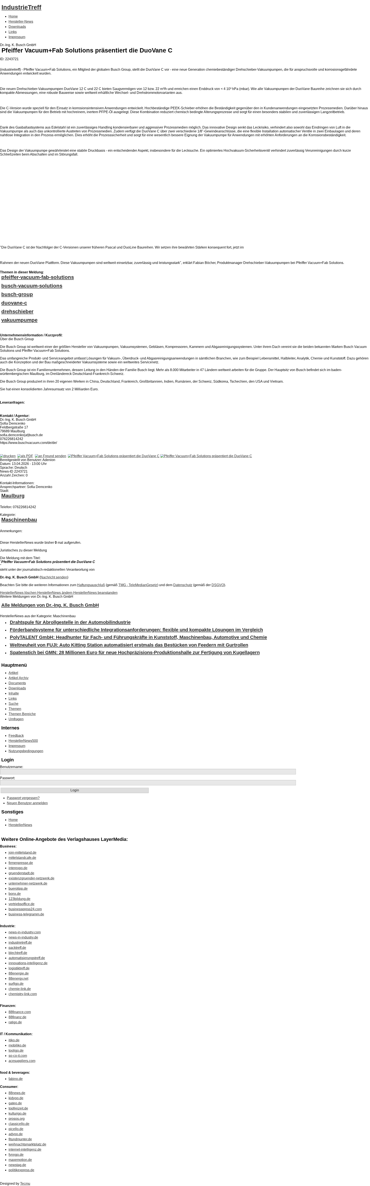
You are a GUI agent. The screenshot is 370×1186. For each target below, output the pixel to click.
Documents (17, 683)
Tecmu (25, 1183)
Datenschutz (182, 585)
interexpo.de (18, 868)
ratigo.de (15, 1022)
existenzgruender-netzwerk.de (31, 878)
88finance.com (20, 1012)
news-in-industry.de (23, 937)
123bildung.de (19, 899)
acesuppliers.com (22, 1061)
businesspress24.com (25, 909)
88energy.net (18, 978)
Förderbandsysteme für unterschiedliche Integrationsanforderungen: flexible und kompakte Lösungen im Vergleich (136, 629)
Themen (15, 709)
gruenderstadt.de (21, 873)
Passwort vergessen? (23, 798)
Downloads (17, 26)
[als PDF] (25, 456)
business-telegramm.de (26, 914)
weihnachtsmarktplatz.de (27, 1144)
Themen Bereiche (22, 714)
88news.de (17, 1093)
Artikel (13, 673)
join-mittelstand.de (22, 852)
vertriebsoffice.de (21, 904)
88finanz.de (17, 1017)
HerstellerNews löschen (18, 592)
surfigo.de (16, 983)
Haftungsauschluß (91, 585)
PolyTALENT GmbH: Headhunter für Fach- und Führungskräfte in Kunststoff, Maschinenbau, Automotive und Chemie (138, 637)
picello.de (16, 1129)
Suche (13, 703)
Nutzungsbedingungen (26, 751)
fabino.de (16, 1079)
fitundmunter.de (20, 1139)
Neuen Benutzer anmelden (27, 803)
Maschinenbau (19, 520)
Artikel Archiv (18, 678)
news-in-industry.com (25, 932)
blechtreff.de (18, 953)
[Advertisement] (64, 198)
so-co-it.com (18, 1055)
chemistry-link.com (23, 994)
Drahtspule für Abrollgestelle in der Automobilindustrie (70, 622)
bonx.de (15, 893)
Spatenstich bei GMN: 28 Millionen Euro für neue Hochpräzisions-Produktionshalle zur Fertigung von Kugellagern (135, 652)
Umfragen (16, 719)
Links (13, 32)
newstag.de (17, 1165)
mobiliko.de (17, 1045)
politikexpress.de (21, 1170)
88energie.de (19, 973)
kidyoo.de (16, 1098)
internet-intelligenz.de (25, 1149)
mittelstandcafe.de (22, 858)
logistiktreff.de (19, 968)
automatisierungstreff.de (27, 958)
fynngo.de (16, 1154)
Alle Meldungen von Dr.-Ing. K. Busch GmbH (50, 605)
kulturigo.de (17, 1113)
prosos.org (17, 1118)
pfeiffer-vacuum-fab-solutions (37, 277)
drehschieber (17, 311)
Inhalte (14, 693)
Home (13, 16)
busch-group (17, 294)
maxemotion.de (20, 1160)
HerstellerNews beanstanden (95, 592)
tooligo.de (16, 1050)
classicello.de (19, 1124)
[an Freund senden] (50, 456)
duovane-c (14, 303)
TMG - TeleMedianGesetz (137, 585)
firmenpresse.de (21, 863)
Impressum (17, 37)
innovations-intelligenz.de (28, 963)
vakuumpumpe (19, 320)
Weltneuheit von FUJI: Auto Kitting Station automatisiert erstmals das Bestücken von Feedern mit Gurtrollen (129, 645)
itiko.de (14, 1040)
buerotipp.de (18, 888)
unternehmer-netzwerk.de (28, 883)
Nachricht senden (53, 577)
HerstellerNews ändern (55, 592)
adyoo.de (16, 1134)
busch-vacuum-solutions (31, 286)
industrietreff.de (20, 942)
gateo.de (15, 1103)
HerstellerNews (20, 825)
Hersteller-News (21, 21)
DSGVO (218, 585)
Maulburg (13, 496)
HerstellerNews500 (23, 741)
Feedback (16, 735)
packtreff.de (17, 947)
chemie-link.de (20, 989)
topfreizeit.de (18, 1108)
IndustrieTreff (21, 7)
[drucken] (8, 456)
